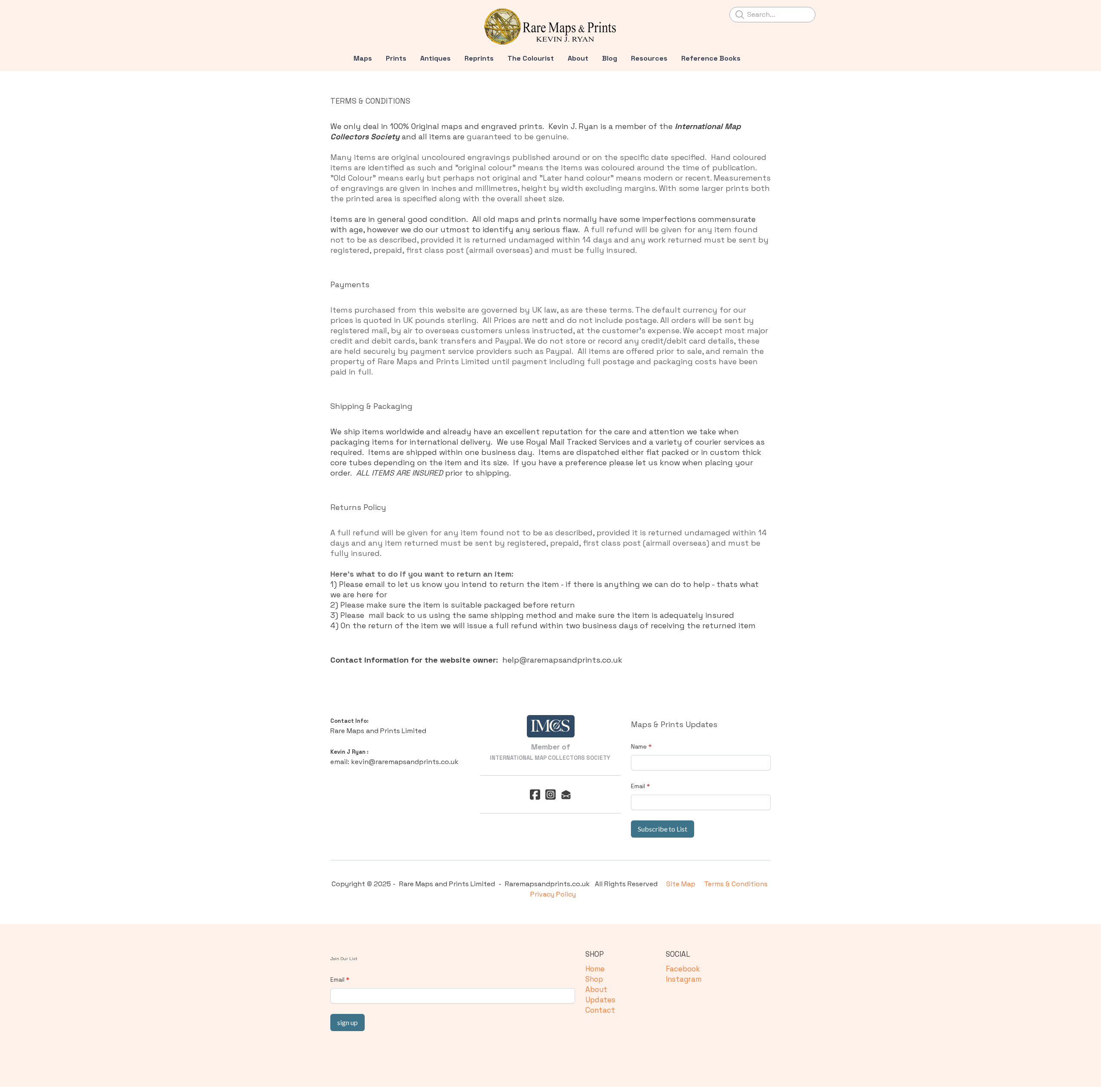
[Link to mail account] (566, 794)
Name (639, 746)
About (596, 989)
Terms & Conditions (736, 883)
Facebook (683, 968)
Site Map (682, 883)
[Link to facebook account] (535, 794)
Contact (600, 1010)
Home (595, 968)
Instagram (683, 979)
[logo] (550, 26)
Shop (594, 979)
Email (638, 786)
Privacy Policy (553, 894)
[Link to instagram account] (550, 794)
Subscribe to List (662, 829)
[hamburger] (292, 14)
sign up (347, 1022)
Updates (600, 999)
